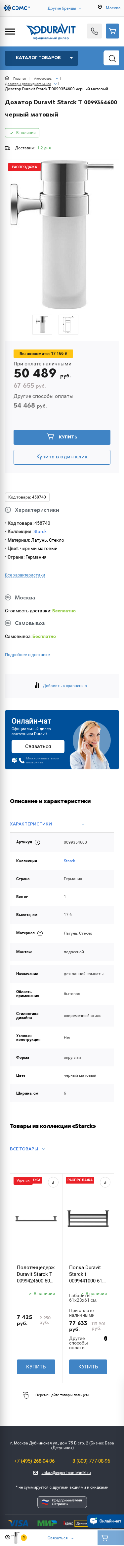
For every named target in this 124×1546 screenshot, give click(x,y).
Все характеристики (25, 575)
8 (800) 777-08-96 (91, 1461)
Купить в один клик (62, 457)
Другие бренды (62, 8)
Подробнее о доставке (27, 655)
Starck (40, 531)
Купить (68, 437)
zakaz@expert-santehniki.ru (66, 1472)
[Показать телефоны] (94, 31)
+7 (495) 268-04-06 (34, 1461)
